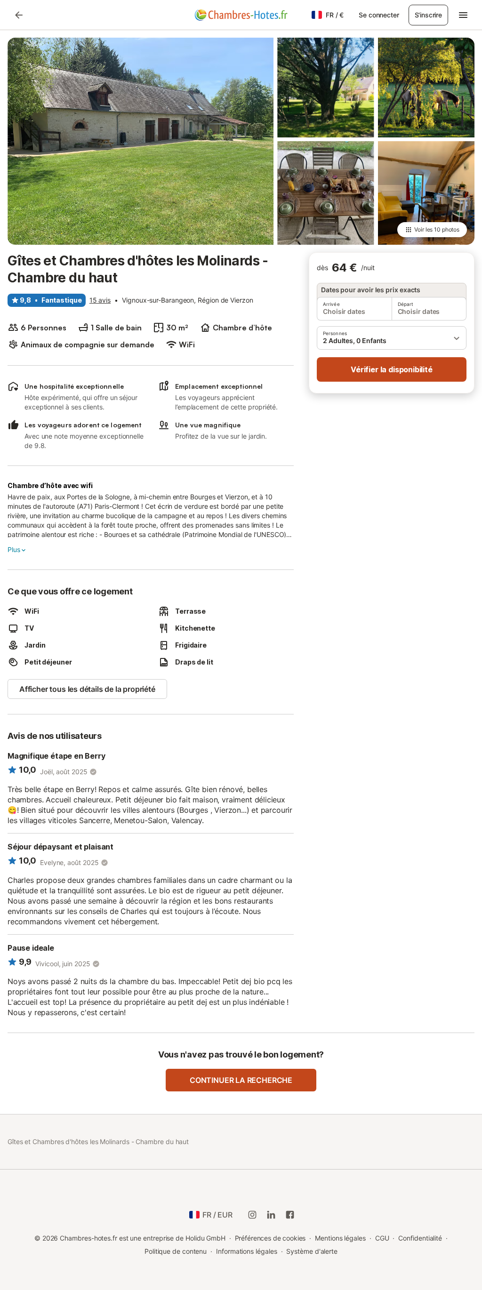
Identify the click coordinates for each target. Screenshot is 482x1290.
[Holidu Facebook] (289, 1214)
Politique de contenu (176, 1251)
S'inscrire (428, 15)
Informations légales (246, 1251)
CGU (382, 1238)
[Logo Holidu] (241, 15)
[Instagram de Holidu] (252, 1214)
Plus (14, 549)
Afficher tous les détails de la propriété (87, 689)
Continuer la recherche (241, 1080)
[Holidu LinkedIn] (271, 1214)
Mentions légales (340, 1238)
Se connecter (379, 15)
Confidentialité (420, 1238)
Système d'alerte (311, 1251)
